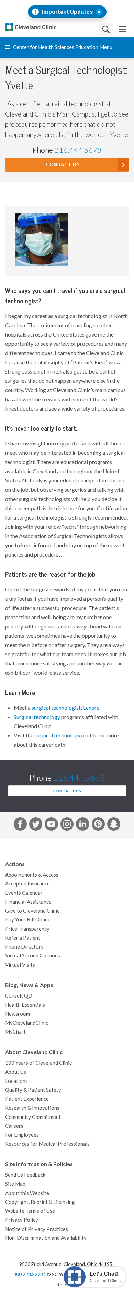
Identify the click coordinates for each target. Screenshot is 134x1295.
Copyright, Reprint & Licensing (40, 1202)
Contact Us (63, 165)
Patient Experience (27, 1099)
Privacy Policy (21, 1220)
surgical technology (57, 735)
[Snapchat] (113, 825)
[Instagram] (67, 825)
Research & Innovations (32, 1107)
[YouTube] (51, 825)
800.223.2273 (28, 1274)
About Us (15, 1071)
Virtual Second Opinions (32, 955)
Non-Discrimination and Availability (46, 1238)
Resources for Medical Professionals (47, 1143)
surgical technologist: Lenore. (66, 707)
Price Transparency (27, 929)
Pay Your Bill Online (28, 919)
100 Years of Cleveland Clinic (38, 1063)
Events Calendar (24, 893)
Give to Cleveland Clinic (32, 910)
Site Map (15, 1184)
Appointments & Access (31, 874)
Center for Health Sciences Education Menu (62, 47)
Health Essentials (25, 1005)
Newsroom (17, 1014)
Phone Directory (24, 946)
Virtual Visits (20, 965)
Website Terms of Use (30, 1211)
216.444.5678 (78, 150)
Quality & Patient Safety (33, 1090)
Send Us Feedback (25, 1175)
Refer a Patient (22, 937)
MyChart (15, 1031)
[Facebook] (20, 825)
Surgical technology (37, 716)
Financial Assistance (28, 902)
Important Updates (67, 11)
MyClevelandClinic (26, 1022)
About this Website (27, 1193)
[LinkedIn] (82, 825)
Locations (16, 1081)
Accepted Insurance (27, 883)
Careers (14, 1126)
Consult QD (18, 995)
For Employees (22, 1135)
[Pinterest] (98, 825)
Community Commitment (33, 1117)
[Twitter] (35, 825)
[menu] (122, 29)
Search (106, 29)
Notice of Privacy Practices (36, 1229)
